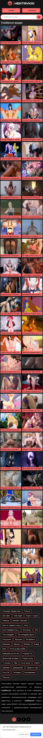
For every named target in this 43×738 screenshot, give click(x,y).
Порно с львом (32, 616)
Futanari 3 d (27, 654)
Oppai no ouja (32, 668)
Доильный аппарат (10, 658)
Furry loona (25, 663)
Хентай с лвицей (20, 620)
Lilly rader (6, 616)
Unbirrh (37, 663)
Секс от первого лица (11, 625)
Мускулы (18, 639)
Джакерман (18, 668)
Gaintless (6, 668)
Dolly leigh (18, 616)
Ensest (36, 644)
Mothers (27, 644)
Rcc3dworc (30, 639)
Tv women (6, 663)
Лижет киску (27, 658)
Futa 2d (27, 611)
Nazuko (17, 644)
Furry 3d (5, 672)
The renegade (8, 635)
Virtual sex (27, 630)
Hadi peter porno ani (10, 654)
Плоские (6, 677)
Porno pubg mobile (17, 649)
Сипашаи (17, 672)
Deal (4, 649)
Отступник (6, 639)
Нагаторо (6, 644)
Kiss (15, 663)
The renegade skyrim (25, 635)
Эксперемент (30, 672)
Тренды (11, 10)
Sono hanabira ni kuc (10, 630)
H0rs (36, 630)
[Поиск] (39, 17)
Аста (26, 625)
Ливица (5, 620)
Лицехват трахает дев (11, 611)
